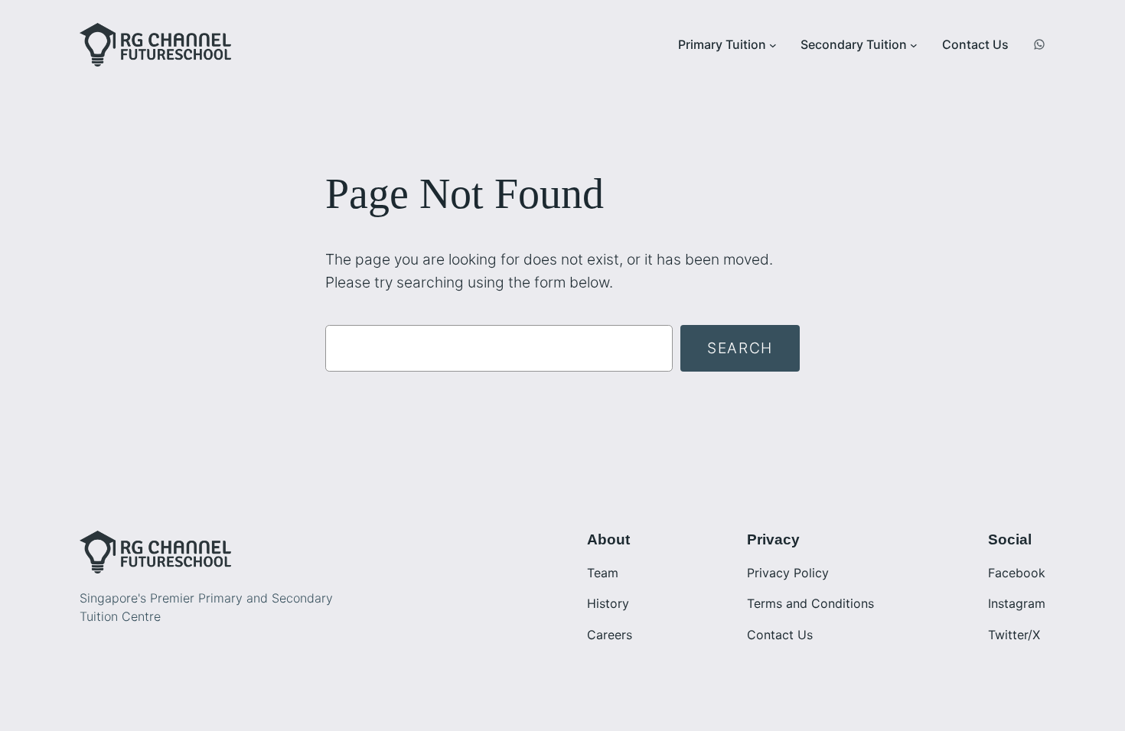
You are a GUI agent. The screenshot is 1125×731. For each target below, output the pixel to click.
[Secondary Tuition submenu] (914, 45)
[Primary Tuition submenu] (773, 45)
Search (740, 348)
